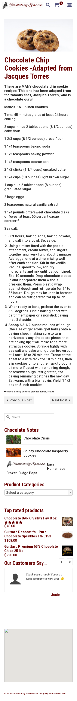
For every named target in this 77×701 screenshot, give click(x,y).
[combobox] (38, 492)
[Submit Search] (7, 417)
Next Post (59, 400)
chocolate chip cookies (18, 391)
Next (70, 561)
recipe (50, 391)
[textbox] (38, 493)
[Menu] (69, 5)
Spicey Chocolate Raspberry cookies (46, 453)
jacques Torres (38, 391)
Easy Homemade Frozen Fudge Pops (35, 468)
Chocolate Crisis (37, 438)
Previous (61, 561)
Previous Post (21, 400)
